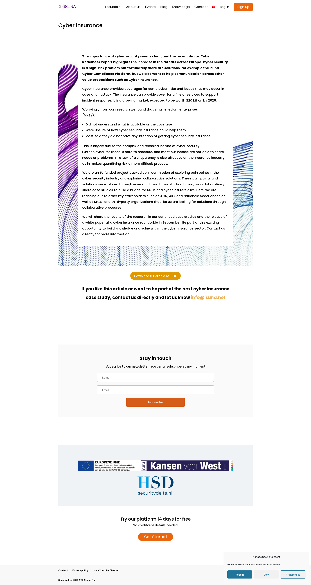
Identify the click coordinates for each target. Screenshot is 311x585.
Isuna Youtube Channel (106, 570)
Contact (201, 7)
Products (110, 7)
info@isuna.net (208, 297)
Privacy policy (80, 570)
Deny (266, 574)
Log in (224, 7)
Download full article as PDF (155, 276)
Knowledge (181, 7)
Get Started (155, 536)
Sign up (243, 6)
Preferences (293, 574)
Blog (163, 7)
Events (150, 7)
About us (133, 7)
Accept (240, 574)
